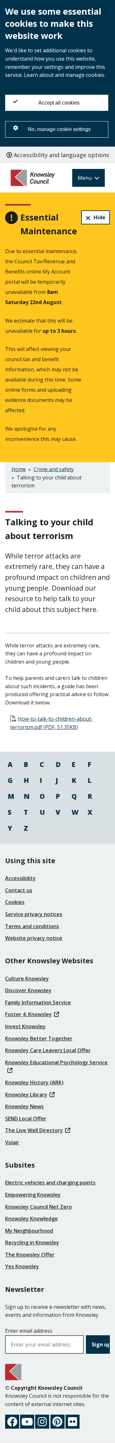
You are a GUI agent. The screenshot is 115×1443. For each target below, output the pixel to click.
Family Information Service (38, 1002)
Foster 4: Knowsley (28, 1014)
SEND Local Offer (25, 1118)
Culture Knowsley (27, 978)
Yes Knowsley (22, 1266)
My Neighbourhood (29, 1230)
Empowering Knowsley (33, 1194)
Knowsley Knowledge (31, 1218)
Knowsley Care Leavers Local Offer (48, 1050)
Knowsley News (24, 1106)
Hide (99, 217)
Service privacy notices (33, 914)
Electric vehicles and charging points (50, 1182)
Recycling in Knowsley (32, 1242)
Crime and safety (54, 469)
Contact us (18, 890)
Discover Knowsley (28, 990)
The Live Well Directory (34, 1130)
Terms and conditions (32, 926)
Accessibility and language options (60, 155)
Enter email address (28, 1330)
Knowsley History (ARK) (34, 1082)
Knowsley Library (26, 1094)
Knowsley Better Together (39, 1038)
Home (19, 469)
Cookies (15, 902)
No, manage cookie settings (59, 129)
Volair (12, 1142)
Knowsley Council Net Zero (38, 1206)
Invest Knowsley (25, 1026)
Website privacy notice (33, 938)
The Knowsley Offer (30, 1254)
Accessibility (20, 878)
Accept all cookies (59, 103)
